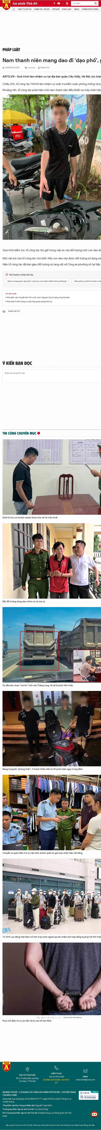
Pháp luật (66, 9)
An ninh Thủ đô (24, 3)
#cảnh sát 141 (14, 311)
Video (76, 9)
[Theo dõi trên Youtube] (58, 3)
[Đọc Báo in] (68, 3)
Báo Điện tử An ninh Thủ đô (6, 5)
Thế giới (55, 9)
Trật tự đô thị (24, 9)
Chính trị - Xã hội (41, 9)
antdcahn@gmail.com (85, 1080)
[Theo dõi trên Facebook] (55, 3)
